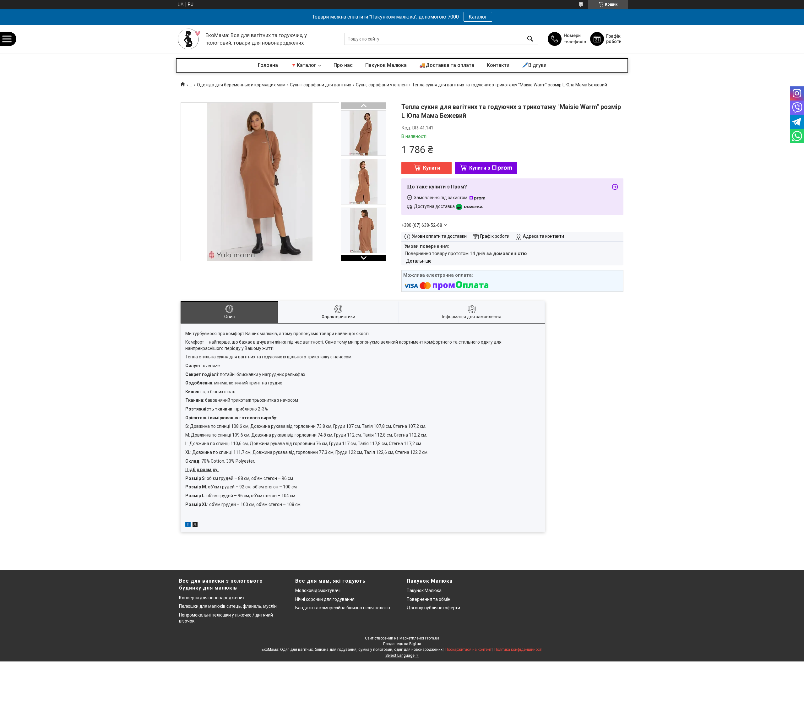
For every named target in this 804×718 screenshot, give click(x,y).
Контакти (498, 65)
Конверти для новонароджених (212, 597)
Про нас (343, 65)
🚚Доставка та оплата (446, 65)
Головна (268, 65)
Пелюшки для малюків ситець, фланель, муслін (228, 606)
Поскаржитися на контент (468, 649)
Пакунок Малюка (386, 65)
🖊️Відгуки (534, 65)
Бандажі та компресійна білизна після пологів (342, 607)
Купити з (479, 168)
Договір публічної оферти (433, 607)
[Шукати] (530, 39)
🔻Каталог (303, 65)
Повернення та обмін (428, 599)
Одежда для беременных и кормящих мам (241, 84)
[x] (195, 525)
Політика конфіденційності (518, 649)
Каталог (478, 17)
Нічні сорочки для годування (325, 599)
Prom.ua (432, 638)
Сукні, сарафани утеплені (382, 84)
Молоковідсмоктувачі (317, 590)
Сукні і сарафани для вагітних (320, 84)
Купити (431, 168)
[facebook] (188, 525)
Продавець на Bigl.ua (402, 644)
